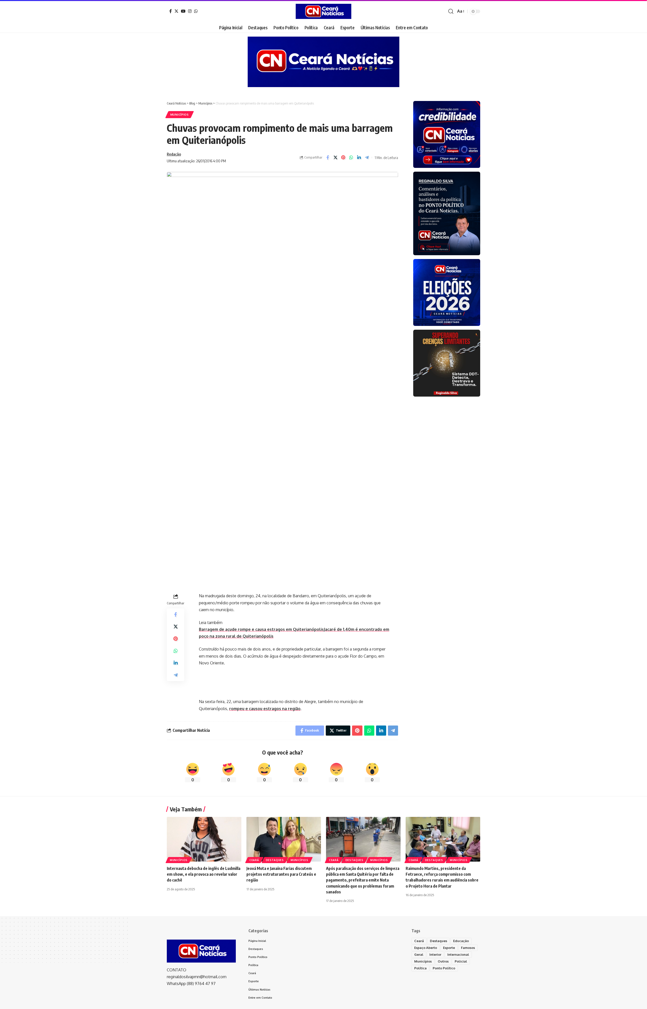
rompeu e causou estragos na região (265, 708)
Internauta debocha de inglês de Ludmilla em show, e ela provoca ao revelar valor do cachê (203, 874)
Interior (435, 954)
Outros (443, 961)
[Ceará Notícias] (323, 11)
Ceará (254, 860)
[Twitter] (176, 11)
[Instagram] (190, 11)
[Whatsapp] (196, 11)
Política (420, 968)
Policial (461, 961)
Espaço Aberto (425, 948)
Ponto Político (444, 968)
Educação (461, 941)
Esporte (449, 948)
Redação (174, 154)
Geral (418, 954)
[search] (450, 11)
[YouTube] (183, 11)
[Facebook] (170, 11)
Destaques (275, 860)
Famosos (468, 948)
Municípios (179, 114)
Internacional (458, 954)
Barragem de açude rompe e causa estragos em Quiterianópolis (261, 629)
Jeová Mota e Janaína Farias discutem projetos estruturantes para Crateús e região (281, 874)
